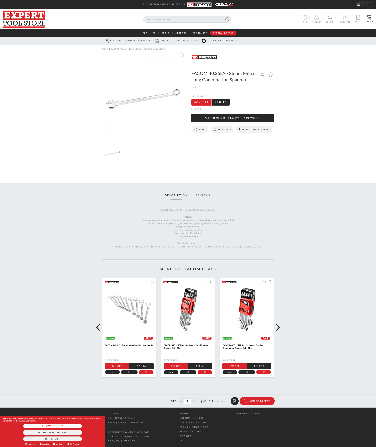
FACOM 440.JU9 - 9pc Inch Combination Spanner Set (129, 345)
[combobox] (187, 19)
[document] (52, 431)
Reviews (203, 195)
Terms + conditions (193, 427)
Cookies (185, 436)
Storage (181, 33)
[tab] (176, 195)
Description (176, 195)
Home (105, 49)
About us (186, 413)
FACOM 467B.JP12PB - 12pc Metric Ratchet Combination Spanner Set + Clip (243, 346)
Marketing (60, 444)
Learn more (31, 421)
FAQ (182, 440)
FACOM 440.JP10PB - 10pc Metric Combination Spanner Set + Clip (186, 346)
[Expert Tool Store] (24, 18)
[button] (364, 4)
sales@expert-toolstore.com (129, 422)
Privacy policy (190, 431)
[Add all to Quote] (235, 401)
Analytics (46, 444)
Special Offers (223, 33)
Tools (165, 33)
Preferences (75, 444)
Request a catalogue (252, 413)
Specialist (200, 33)
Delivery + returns (193, 422)
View (112, 372)
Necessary (32, 444)
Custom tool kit (191, 418)
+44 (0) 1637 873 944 (122, 418)
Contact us (116, 413)
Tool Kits (149, 33)
